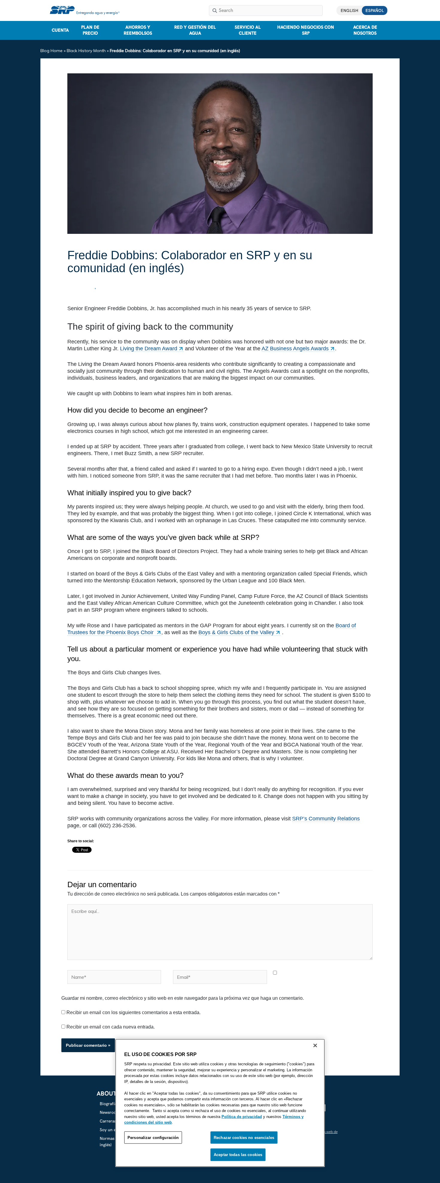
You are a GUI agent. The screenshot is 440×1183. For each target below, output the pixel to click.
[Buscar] (215, 10)
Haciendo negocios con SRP (305, 30)
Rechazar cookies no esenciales (244, 1137)
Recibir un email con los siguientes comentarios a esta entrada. (133, 1012)
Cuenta (60, 30)
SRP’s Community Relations (326, 819)
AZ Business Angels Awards (295, 349)
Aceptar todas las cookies (238, 1154)
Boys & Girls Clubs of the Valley (236, 632)
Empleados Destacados (124, 287)
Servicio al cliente (248, 30)
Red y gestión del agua (195, 30)
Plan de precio (90, 30)
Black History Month (86, 50)
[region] (220, 1103)
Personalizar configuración (153, 1137)
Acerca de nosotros (365, 30)
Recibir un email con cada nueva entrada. (110, 1026)
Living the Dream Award (148, 349)
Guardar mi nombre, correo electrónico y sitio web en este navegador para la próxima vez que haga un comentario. (182, 998)
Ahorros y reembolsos (138, 30)
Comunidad (81, 287)
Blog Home (51, 50)
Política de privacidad (241, 1116)
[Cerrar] (315, 1045)
